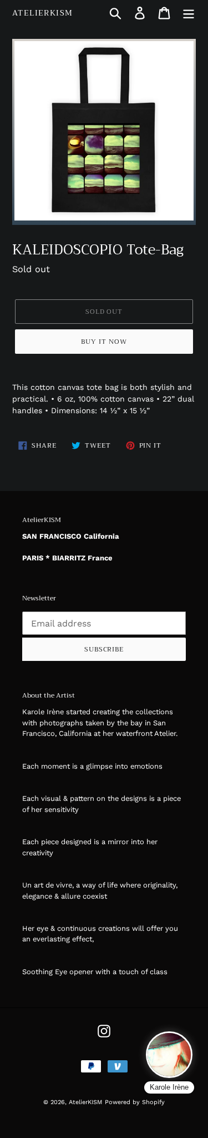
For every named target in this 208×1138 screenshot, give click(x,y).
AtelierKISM (42, 13)
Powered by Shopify (135, 1102)
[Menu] (188, 13)
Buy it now (104, 341)
